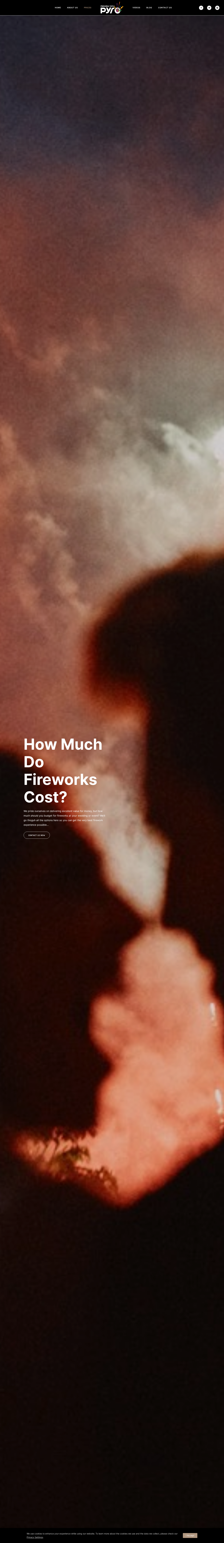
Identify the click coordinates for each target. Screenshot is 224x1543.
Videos (136, 7)
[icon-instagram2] (217, 8)
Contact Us (165, 7)
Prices (87, 7)
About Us (72, 7)
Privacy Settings (35, 1537)
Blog (149, 7)
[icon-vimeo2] (210, 8)
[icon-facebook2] (202, 8)
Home (58, 7)
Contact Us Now (36, 835)
